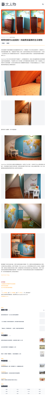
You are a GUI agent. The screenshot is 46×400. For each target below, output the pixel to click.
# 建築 (17, 391)
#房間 (8, 43)
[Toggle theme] (43, 4)
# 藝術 (39, 389)
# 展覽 (6, 389)
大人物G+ (20, 292)
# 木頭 (6, 393)
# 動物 (6, 391)
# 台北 (17, 389)
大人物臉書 (12, 292)
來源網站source (4, 296)
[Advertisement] (23, 301)
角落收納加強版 (4, 285)
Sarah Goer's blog (5, 275)
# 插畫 (39, 391)
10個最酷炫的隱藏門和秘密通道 (8, 284)
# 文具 (28, 391)
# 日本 (28, 393)
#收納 (3, 43)
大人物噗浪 (4, 292)
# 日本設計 (28, 389)
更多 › (44, 310)
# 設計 (17, 393)
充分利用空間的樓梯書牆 (6, 287)
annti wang (12, 37)
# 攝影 (39, 393)
